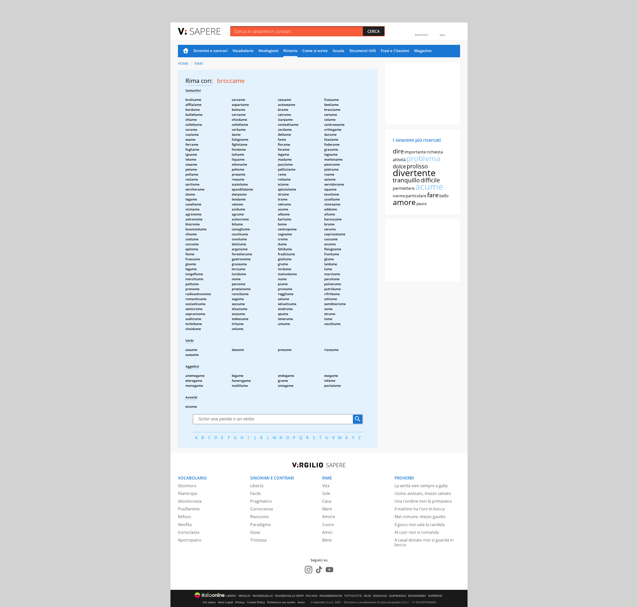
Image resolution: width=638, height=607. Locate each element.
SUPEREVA (435, 596)
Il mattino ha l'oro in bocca (420, 509)
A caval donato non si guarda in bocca (424, 542)
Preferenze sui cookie (281, 602)
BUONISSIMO (417, 596)
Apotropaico (189, 540)
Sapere (205, 31)
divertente (414, 173)
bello (444, 196)
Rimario (290, 50)
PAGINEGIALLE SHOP (289, 596)
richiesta (435, 152)
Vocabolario (243, 50)
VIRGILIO (244, 596)
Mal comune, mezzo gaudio (420, 516)
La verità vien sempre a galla (421, 485)
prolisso (417, 166)
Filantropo (187, 493)
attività (399, 159)
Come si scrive (315, 50)
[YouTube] (329, 569)
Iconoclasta (188, 532)
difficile (430, 180)
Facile (255, 493)
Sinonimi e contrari (210, 50)
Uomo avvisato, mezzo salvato (423, 493)
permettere (403, 188)
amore (404, 202)
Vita (325, 485)
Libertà (256, 485)
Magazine (423, 50)
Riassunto (259, 516)
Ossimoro (187, 485)
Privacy (240, 602)
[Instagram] (308, 569)
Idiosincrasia (190, 501)
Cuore (328, 524)
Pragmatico (261, 501)
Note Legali (225, 602)
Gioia (255, 532)
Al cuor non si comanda (417, 532)
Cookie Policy (256, 602)
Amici (327, 532)
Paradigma (260, 524)
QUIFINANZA (397, 596)
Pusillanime (189, 509)
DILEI (367, 596)
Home (185, 51)
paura (421, 203)
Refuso (184, 516)
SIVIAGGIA (380, 596)
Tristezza (258, 540)
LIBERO (231, 596)
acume (429, 186)
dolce (399, 166)
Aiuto (301, 602)
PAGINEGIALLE (262, 596)
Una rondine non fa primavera (423, 501)
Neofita (185, 524)
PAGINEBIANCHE (330, 596)
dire (398, 151)
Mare (327, 509)
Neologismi (268, 50)
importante (415, 152)
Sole (326, 493)
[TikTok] (319, 569)
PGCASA (312, 596)
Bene (327, 540)
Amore (328, 516)
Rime (199, 63)
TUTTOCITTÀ (353, 596)
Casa (326, 501)
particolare (416, 196)
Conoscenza (261, 509)
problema (423, 158)
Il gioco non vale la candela (420, 524)
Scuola (338, 50)
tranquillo (406, 180)
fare (433, 195)
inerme (399, 195)
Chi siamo (209, 602)
